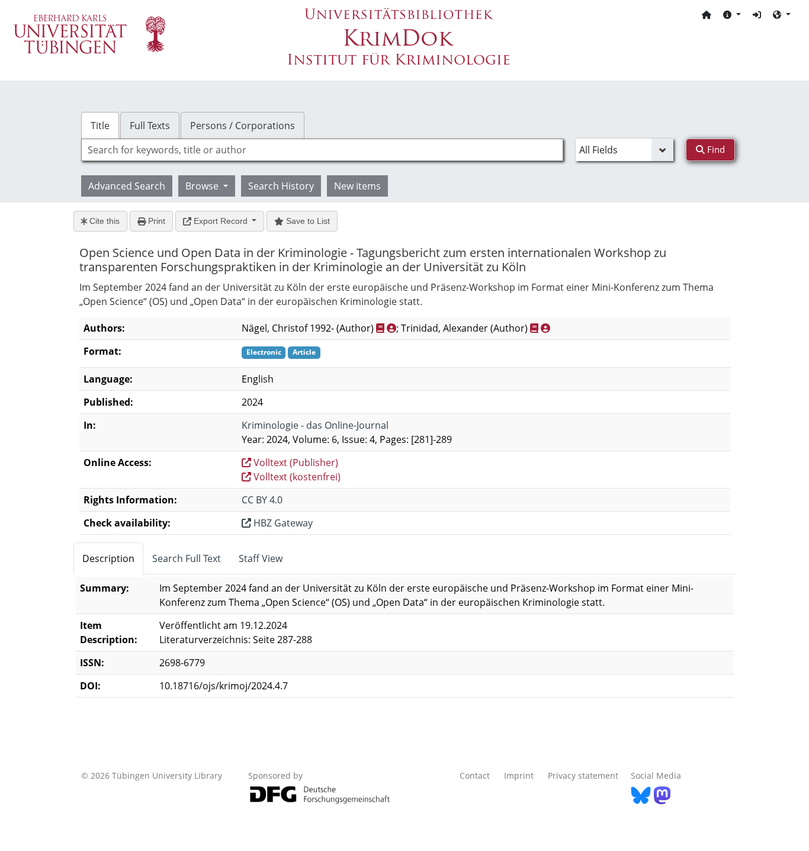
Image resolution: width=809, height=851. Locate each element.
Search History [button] (281, 185)
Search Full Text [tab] (186, 558)
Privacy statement (583, 775)
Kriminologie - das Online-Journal (315, 425)
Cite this (103, 221)
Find (715, 149)
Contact (475, 775)
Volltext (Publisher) (294, 462)
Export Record (220, 221)
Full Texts (150, 125)
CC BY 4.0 (262, 499)
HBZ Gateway (282, 522)
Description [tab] (108, 558)
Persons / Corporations (242, 125)
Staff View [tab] (260, 558)
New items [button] (357, 185)
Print (155, 221)
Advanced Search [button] (126, 185)
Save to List (307, 221)
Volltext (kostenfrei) (296, 476)
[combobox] (322, 150)
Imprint (519, 775)
